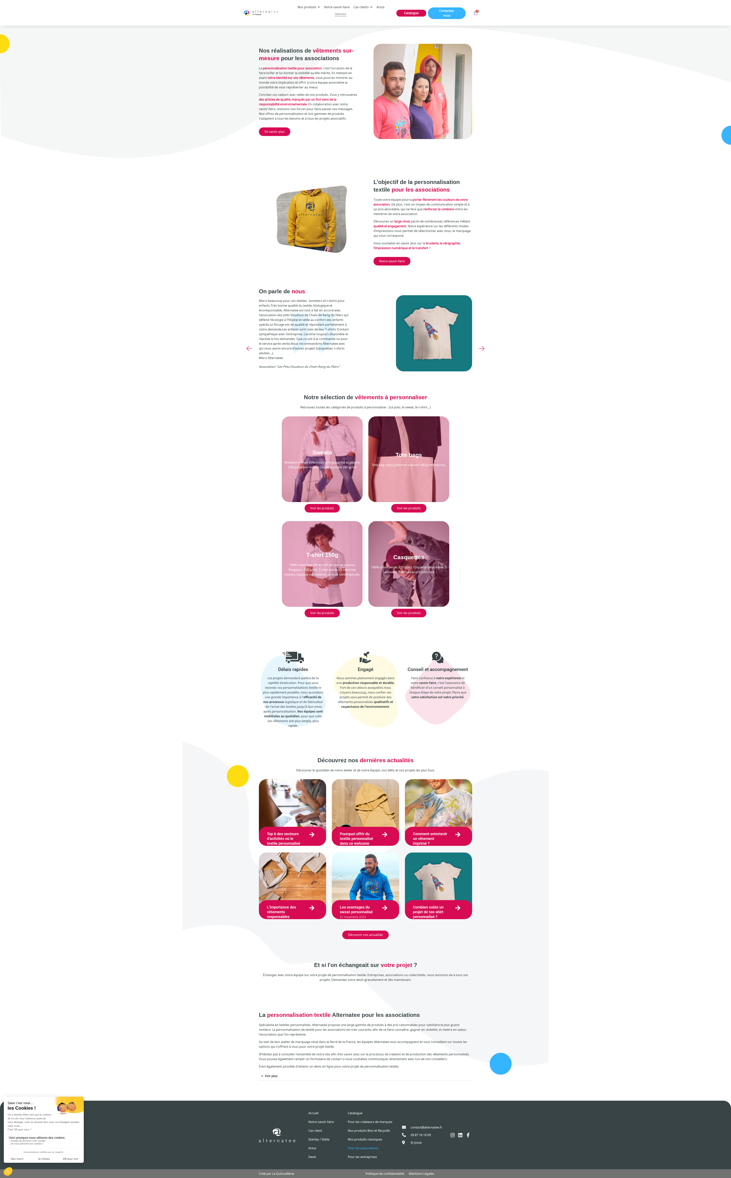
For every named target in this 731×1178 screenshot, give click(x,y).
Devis (312, 1157)
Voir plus (271, 1076)
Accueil (313, 1113)
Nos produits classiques (365, 1139)
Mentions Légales (421, 1174)
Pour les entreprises (362, 1157)
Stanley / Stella (318, 1139)
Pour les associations (363, 1148)
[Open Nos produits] (318, 7)
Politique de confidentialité (385, 1174)
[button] (249, 348)
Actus (312, 1148)
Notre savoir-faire (321, 1122)
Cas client (315, 1130)
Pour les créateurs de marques (370, 1122)
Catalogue (355, 1113)
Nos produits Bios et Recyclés (369, 1130)
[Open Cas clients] (371, 7)
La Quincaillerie (283, 1174)
